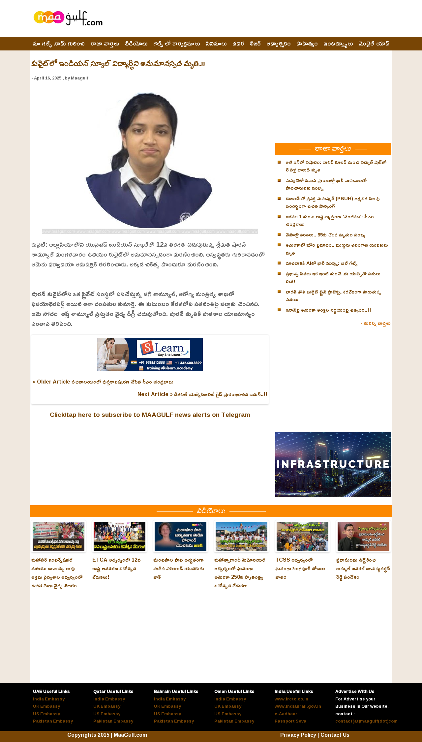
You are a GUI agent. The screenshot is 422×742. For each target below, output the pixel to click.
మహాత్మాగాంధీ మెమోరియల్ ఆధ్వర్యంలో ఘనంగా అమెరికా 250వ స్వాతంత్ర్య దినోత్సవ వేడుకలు (239, 572)
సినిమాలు (216, 43)
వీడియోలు (136, 43)
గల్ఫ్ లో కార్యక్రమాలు (176, 43)
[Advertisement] (271, 19)
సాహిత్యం (307, 43)
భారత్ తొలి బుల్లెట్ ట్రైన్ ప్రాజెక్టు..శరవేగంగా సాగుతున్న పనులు (333, 295)
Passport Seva (290, 721)
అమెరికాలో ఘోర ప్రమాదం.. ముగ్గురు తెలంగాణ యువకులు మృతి (337, 249)
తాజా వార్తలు (104, 43)
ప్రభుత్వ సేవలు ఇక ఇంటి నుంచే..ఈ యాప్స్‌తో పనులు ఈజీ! (333, 277)
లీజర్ (255, 43)
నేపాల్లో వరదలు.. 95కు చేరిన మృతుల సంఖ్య (326, 234)
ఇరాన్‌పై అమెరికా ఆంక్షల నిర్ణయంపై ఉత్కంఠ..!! (328, 310)
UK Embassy (46, 706)
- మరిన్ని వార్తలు (376, 323)
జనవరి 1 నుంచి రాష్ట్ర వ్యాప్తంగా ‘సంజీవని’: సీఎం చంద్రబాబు (330, 220)
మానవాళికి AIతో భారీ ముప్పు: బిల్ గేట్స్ (322, 263)
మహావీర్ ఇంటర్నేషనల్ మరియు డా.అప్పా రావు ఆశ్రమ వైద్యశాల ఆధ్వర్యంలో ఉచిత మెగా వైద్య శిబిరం (57, 572)
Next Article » (155, 394)
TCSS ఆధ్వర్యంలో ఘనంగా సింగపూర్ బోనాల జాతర (300, 568)
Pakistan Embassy (53, 721)
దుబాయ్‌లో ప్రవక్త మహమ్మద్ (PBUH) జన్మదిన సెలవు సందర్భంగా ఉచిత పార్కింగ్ (333, 202)
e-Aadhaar (286, 714)
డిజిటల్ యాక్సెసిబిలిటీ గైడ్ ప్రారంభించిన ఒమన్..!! (220, 394)
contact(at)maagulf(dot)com (366, 721)
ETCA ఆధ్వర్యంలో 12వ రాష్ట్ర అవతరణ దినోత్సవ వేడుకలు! (116, 568)
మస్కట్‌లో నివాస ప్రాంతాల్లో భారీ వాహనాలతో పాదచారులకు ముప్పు (326, 184)
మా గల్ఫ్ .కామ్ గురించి (59, 43)
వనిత (238, 43)
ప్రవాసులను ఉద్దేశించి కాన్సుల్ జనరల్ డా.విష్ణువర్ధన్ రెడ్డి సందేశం (363, 568)
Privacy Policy (298, 735)
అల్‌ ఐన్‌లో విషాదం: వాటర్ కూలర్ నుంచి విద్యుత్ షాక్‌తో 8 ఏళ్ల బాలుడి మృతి (336, 166)
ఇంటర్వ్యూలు (338, 43)
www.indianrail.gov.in (298, 706)
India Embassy (49, 699)
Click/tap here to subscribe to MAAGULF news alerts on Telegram (150, 414)
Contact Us (334, 735)
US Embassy (46, 714)
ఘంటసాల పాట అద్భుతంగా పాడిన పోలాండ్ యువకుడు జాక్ (178, 568)
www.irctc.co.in (291, 699)
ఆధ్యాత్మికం (278, 43)
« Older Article (51, 381)
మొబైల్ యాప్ (374, 43)
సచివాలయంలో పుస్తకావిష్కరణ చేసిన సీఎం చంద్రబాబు (122, 381)
